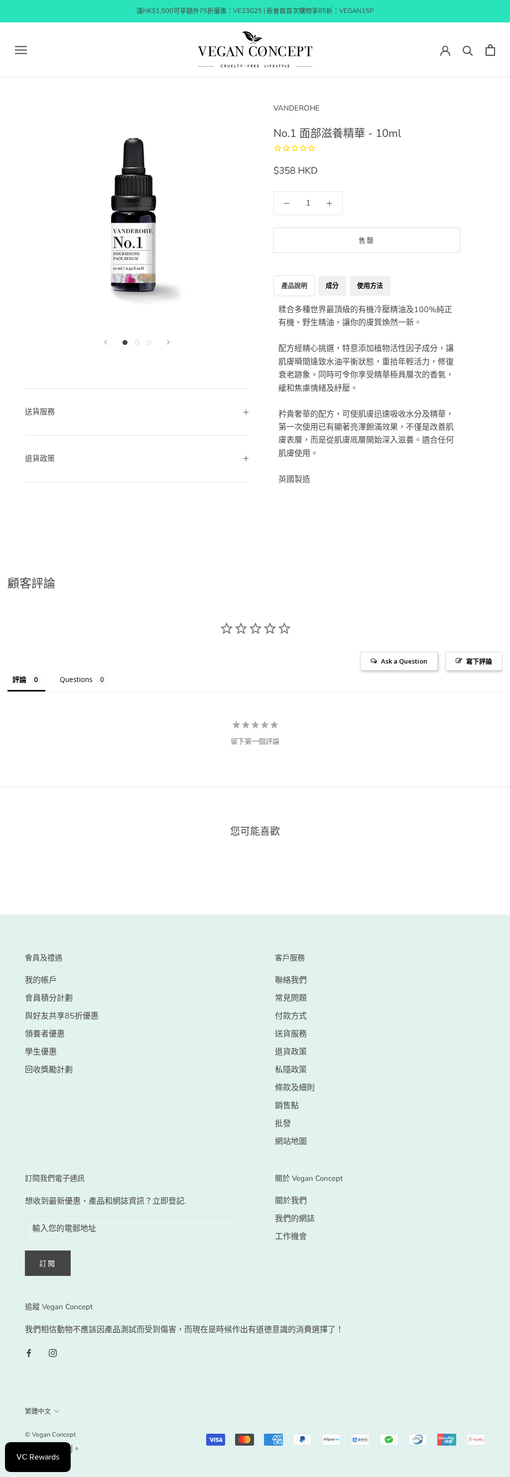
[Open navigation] (21, 49)
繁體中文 (38, 1411)
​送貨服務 (40, 412)
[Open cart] (490, 50)
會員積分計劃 (49, 998)
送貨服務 (291, 1033)
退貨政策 (40, 458)
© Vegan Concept (50, 1434)
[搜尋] (468, 50)
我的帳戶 (41, 980)
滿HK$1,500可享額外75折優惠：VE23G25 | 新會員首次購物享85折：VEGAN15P (255, 10)
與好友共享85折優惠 (62, 1016)
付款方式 (291, 1016)
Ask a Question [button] (404, 661)
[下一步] (168, 342)
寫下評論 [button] (479, 661)
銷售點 (287, 1105)
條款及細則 (295, 1087)
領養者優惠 (45, 1033)
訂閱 (47, 1263)
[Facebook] (29, 1352)
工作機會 (291, 1236)
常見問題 (291, 998)
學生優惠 (41, 1051)
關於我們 (291, 1200)
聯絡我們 (291, 980)
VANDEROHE (296, 108)
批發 (283, 1123)
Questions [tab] (76, 679)
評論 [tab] (19, 679)
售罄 (367, 240)
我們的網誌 (295, 1218)
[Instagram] (53, 1352)
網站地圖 (291, 1141)
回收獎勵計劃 (49, 1069)
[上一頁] (105, 342)
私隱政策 (291, 1069)
